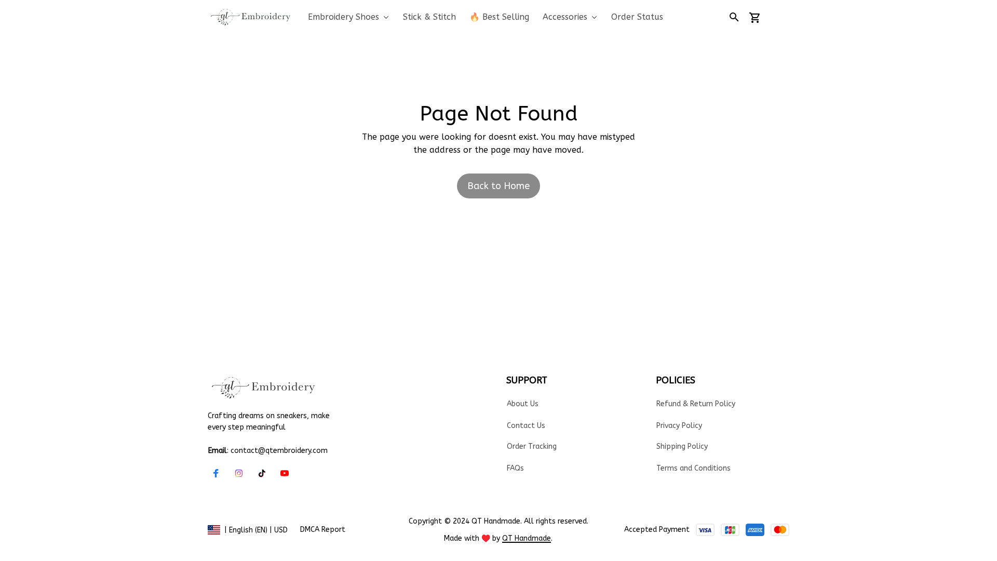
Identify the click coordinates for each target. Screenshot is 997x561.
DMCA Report (322, 529)
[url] (526, 538)
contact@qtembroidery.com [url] (279, 450)
